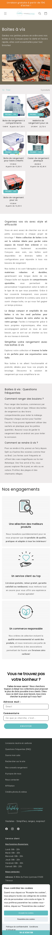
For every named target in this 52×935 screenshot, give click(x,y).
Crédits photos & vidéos (16, 792)
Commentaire (11, 713)
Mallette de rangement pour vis (38, 121)
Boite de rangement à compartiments (14, 121)
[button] (5, 13)
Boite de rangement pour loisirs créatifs (14, 159)
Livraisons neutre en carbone (18, 743)
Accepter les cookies (26, 913)
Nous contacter (12, 780)
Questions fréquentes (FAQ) (18, 749)
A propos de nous (13, 774)
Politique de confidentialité (17, 927)
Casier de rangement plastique (38, 159)
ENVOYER (26, 726)
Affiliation (10, 786)
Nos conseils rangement (16, 768)
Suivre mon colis (12, 755)
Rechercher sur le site (15, 761)
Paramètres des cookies (26, 919)
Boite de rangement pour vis (14, 198)
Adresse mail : (12, 702)
